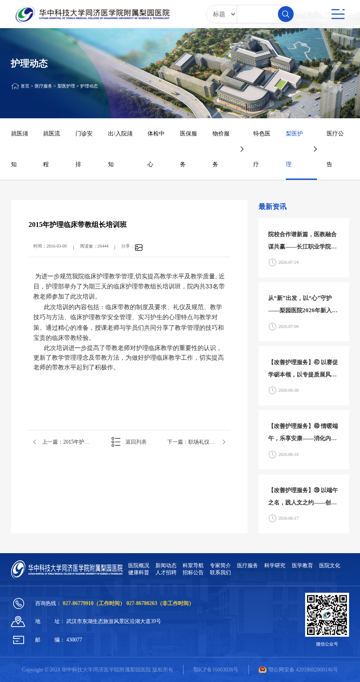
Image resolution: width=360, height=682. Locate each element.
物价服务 (221, 149)
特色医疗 (261, 149)
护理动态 (89, 86)
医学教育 (302, 565)
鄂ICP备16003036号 (215, 670)
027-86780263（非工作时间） (160, 603)
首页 (25, 86)
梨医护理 (66, 86)
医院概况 (138, 565)
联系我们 (220, 572)
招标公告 (193, 572)
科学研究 (274, 565)
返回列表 (136, 442)
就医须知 (19, 149)
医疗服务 (43, 86)
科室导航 (193, 565)
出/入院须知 (120, 149)
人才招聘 (165, 572)
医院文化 (329, 565)
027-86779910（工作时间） (94, 603)
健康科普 (138, 572)
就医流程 (51, 149)
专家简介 (220, 565)
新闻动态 (165, 565)
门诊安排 (84, 149)
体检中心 (156, 149)
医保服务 (188, 149)
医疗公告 (335, 149)
